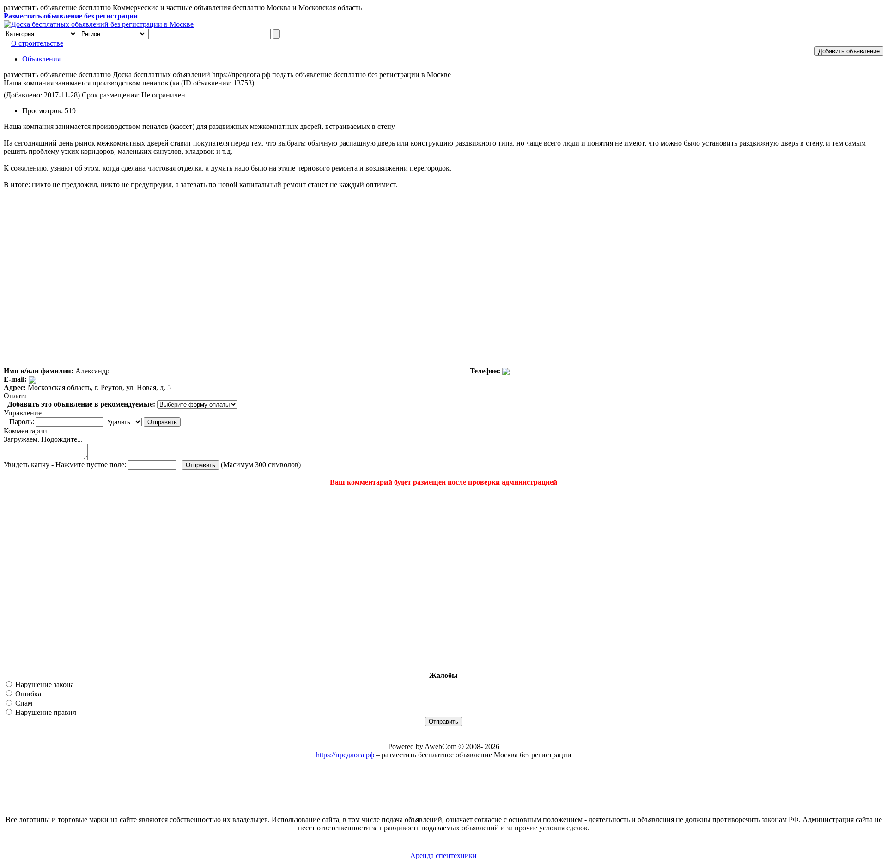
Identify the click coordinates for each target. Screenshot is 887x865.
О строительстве (37, 43)
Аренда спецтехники (443, 855)
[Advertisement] (59, 579)
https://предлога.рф (345, 755)
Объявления (41, 59)
